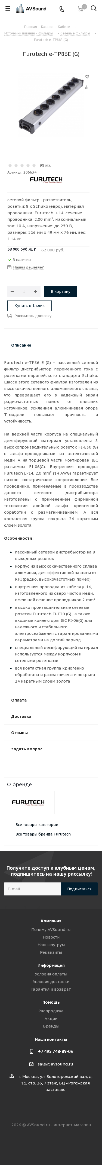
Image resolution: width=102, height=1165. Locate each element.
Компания (51, 920)
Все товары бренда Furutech (43, 834)
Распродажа (51, 1010)
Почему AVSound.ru (51, 929)
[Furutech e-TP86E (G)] (51, 105)
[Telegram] (71, 8)
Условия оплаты (51, 974)
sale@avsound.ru (55, 1064)
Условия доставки (51, 981)
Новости (51, 937)
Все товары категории (37, 824)
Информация (51, 965)
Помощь (51, 1002)
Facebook (44, 1145)
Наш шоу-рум (51, 944)
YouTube (71, 1145)
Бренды (51, 1026)
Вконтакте (30, 1145)
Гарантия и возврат (51, 989)
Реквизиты (51, 952)
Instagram (57, 1145)
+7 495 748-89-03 (55, 1051)
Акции (51, 1018)
